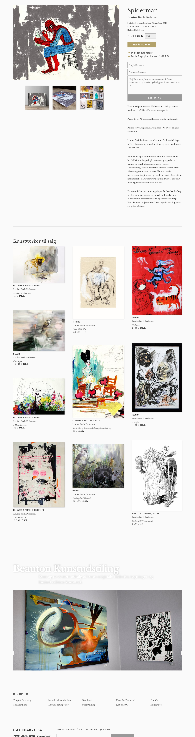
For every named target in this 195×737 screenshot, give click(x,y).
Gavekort (87, 700)
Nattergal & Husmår (82, 498)
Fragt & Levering (22, 700)
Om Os (154, 700)
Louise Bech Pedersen (142, 17)
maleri (16, 354)
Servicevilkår (20, 704)
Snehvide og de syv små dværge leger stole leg (92, 428)
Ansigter (135, 422)
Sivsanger (17, 361)
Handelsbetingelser (58, 704)
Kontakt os (156, 704)
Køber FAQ (122, 704)
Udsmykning (88, 704)
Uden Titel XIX (79, 329)
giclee (37, 285)
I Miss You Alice (20, 425)
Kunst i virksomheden (59, 700)
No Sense (136, 325)
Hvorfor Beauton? (125, 700)
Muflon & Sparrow (22, 293)
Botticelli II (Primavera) (142, 521)
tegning (76, 321)
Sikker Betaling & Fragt (28, 729)
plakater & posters (23, 285)
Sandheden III (19, 517)
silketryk (39, 510)
